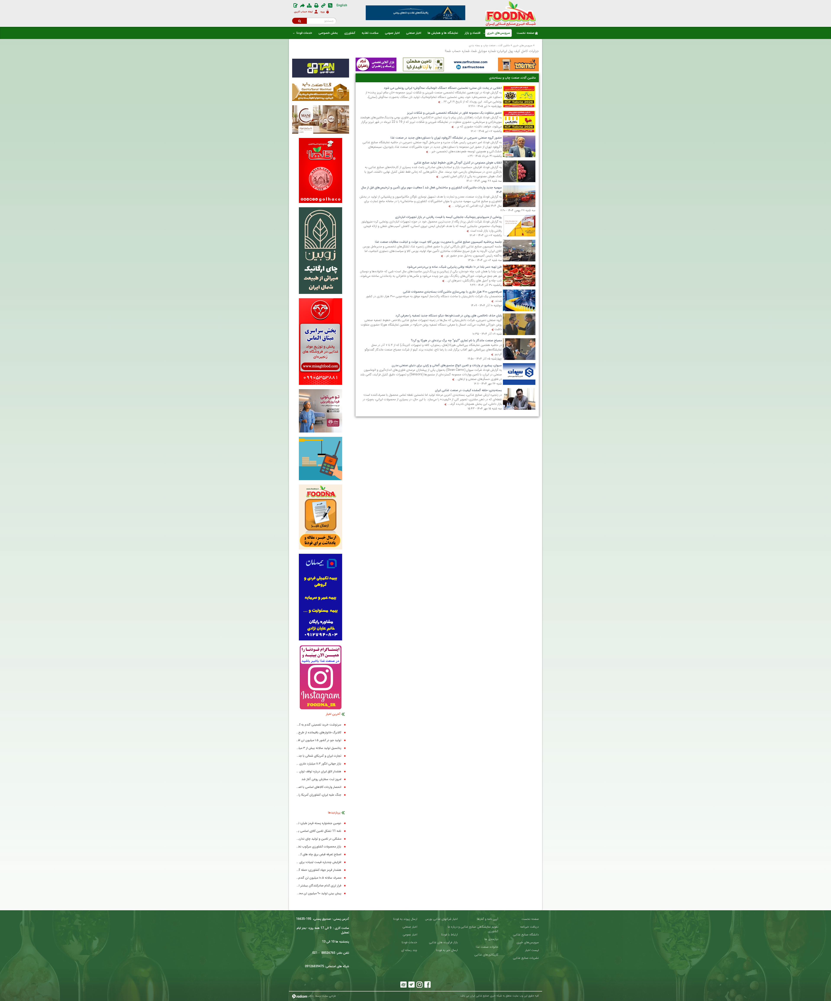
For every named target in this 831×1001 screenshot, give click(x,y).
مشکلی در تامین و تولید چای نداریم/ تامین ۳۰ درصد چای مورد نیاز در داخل (318, 839)
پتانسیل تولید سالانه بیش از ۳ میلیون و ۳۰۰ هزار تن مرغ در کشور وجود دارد (318, 748)
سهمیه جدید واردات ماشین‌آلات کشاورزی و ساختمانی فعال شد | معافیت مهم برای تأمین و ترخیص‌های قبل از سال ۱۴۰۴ (431, 189)
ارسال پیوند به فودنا (405, 919)
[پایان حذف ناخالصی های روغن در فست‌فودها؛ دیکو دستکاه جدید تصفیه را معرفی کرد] (519, 324)
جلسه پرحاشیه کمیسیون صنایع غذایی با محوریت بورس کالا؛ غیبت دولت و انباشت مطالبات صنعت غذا (438, 242)
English (342, 5)
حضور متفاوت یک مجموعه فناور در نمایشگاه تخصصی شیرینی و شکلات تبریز (454, 112)
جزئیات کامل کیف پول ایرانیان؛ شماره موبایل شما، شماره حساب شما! (492, 51)
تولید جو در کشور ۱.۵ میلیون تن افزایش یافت (318, 740)
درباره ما (453, 927)
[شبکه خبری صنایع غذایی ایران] (510, 13)
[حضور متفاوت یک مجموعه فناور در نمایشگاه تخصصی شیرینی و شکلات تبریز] (519, 121)
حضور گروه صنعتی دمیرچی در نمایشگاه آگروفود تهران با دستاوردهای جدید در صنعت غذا (446, 137)
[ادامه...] (439, 102)
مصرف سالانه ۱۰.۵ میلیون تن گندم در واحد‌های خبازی (318, 878)
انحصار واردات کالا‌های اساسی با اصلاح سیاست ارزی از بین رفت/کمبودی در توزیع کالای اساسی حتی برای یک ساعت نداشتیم (318, 787)
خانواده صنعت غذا (487, 947)
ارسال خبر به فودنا (447, 950)
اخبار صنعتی (410, 927)
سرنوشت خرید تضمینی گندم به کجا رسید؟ (318, 724)
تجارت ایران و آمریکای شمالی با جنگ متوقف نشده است (318, 756)
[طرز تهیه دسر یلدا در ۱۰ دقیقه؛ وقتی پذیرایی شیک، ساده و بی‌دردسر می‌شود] (519, 275)
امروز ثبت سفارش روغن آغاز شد (321, 779)
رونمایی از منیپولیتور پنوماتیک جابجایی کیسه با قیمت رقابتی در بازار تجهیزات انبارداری (448, 217)
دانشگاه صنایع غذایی (526, 934)
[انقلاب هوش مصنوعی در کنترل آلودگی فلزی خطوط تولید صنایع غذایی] (519, 171)
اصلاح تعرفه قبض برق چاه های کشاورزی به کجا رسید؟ (318, 854)
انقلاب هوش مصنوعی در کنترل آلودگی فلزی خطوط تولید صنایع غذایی (458, 162)
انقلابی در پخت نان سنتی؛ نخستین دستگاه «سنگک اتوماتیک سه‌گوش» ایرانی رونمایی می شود (443, 88)
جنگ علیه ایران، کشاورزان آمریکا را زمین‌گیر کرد (318, 795)
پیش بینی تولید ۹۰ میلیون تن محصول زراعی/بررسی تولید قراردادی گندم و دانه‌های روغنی (318, 893)
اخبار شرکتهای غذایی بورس (441, 919)
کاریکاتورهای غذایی (486, 954)
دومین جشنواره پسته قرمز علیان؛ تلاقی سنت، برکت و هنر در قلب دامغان (318, 823)
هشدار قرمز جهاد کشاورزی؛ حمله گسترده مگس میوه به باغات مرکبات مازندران (318, 870)
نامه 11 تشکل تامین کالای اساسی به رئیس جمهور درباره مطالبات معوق (318, 831)
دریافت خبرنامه (529, 927)
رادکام (311, 996)
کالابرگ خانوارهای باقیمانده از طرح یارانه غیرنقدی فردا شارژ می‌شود (318, 732)
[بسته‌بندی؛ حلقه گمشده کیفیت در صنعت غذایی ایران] (519, 399)
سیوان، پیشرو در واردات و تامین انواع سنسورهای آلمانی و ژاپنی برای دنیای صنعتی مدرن (447, 365)
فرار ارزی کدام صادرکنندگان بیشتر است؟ (318, 885)
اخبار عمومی (410, 934)
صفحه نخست (530, 919)
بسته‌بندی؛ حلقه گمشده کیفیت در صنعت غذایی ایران (468, 390)
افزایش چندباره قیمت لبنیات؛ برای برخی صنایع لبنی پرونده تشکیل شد (318, 862)
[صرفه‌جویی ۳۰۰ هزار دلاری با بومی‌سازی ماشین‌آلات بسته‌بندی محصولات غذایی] (519, 300)
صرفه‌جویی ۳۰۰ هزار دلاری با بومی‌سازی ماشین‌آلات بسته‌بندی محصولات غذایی (452, 291)
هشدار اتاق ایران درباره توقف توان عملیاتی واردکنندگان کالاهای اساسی (318, 771)
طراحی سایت (329, 996)
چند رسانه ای (409, 950)
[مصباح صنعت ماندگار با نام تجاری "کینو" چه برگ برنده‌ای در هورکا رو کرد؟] (519, 349)
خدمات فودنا (409, 942)
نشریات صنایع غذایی (526, 958)
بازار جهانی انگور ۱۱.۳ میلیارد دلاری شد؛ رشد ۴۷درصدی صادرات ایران (318, 763)
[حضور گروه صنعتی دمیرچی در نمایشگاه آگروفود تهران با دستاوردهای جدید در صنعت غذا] (519, 146)
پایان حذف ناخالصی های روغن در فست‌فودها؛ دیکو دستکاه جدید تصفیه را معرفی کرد (449, 315)
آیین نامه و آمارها (487, 919)
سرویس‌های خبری (522, 45)
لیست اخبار (532, 950)
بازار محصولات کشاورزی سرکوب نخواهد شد (318, 846)
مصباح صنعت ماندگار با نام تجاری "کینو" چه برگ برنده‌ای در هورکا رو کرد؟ (456, 340)
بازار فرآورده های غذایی (443, 942)
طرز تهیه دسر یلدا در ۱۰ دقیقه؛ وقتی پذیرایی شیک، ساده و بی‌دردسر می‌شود (454, 266)
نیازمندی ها (491, 939)
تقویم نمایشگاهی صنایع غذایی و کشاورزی (478, 929)
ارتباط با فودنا (449, 934)
